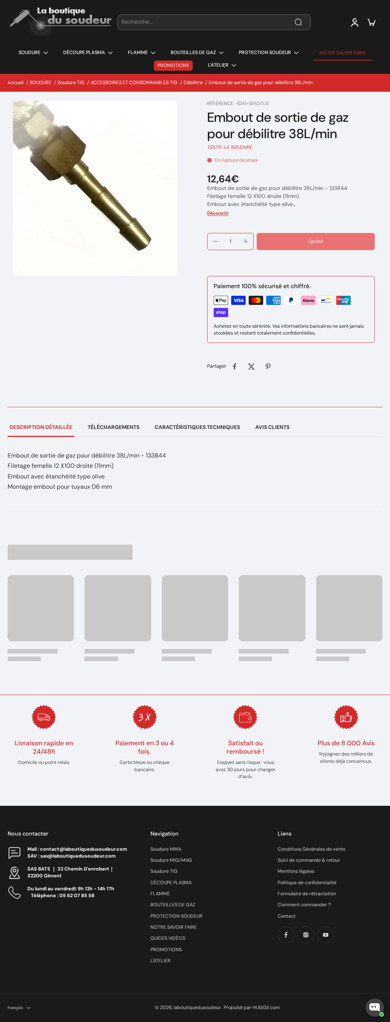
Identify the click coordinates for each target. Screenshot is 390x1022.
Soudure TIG (71, 83)
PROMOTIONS (166, 950)
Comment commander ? (304, 905)
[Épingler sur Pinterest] (268, 366)
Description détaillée (41, 427)
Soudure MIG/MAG (171, 860)
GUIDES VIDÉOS (167, 938)
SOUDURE (40, 83)
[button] (316, 241)
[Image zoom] (95, 188)
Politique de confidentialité (307, 883)
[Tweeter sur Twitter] (251, 366)
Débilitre (193, 83)
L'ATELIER (160, 961)
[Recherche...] (298, 22)
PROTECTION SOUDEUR (176, 916)
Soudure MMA (165, 849)
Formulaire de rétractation (307, 894)
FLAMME (160, 894)
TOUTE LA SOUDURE (230, 147)
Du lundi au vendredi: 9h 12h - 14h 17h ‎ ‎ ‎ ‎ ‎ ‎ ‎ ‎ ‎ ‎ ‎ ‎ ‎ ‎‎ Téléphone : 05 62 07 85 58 (77, 892)
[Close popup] (380, 919)
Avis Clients (272, 427)
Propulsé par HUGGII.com (252, 1007)
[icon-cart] (371, 22)
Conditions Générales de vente (311, 849)
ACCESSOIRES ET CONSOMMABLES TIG (134, 83)
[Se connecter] (354, 22)
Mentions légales (296, 871)
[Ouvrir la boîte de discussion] (375, 1007)
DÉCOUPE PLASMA (171, 883)
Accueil (16, 83)
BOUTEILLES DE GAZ (172, 905)
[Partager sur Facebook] (234, 366)
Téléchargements (113, 427)
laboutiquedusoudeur (197, 1007)
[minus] (215, 241)
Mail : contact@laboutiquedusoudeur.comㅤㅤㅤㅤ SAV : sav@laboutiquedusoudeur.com (77, 852)
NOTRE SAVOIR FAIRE (173, 927)
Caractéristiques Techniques (197, 427)
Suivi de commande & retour (309, 860)
